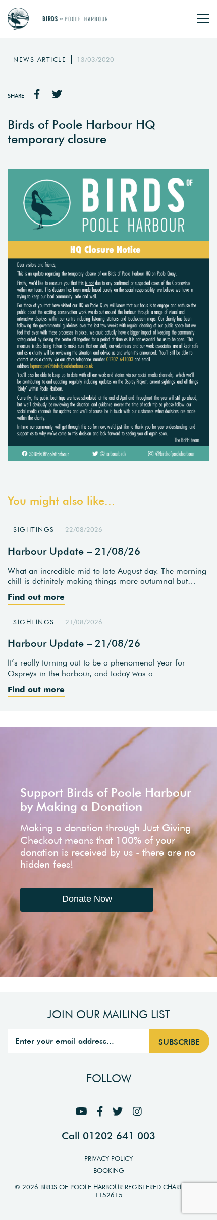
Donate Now (87, 899)
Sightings (34, 529)
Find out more (36, 597)
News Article (39, 59)
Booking (108, 1170)
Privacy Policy (108, 1158)
